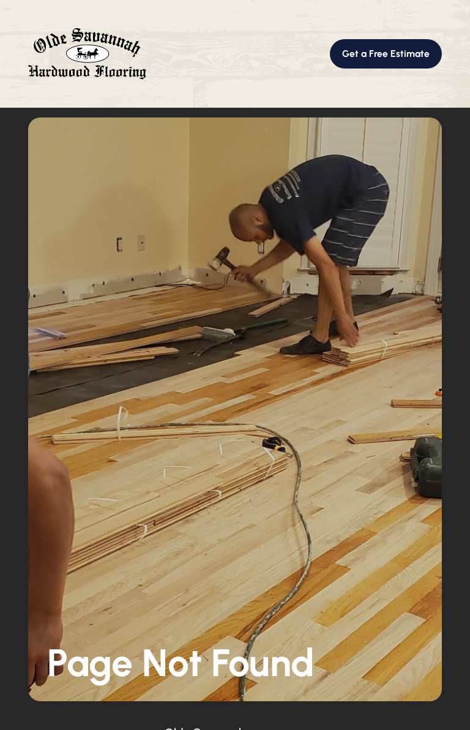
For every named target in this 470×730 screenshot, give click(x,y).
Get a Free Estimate (386, 53)
